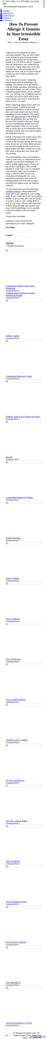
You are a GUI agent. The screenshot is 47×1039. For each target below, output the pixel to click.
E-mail (9, 235)
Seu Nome (10, 227)
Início (10, 42)
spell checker (19, 117)
